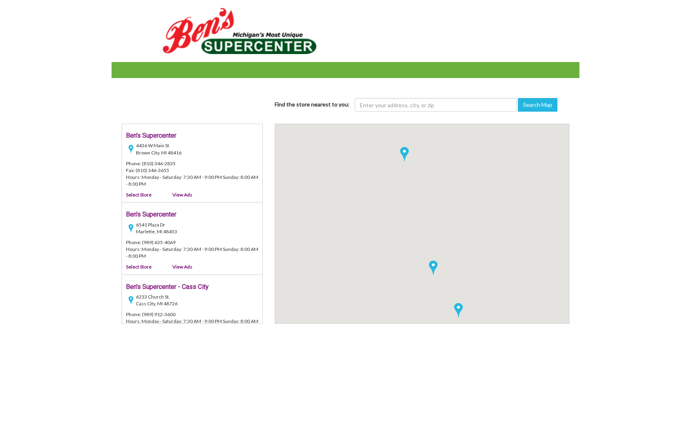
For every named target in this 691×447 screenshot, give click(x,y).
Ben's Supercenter (151, 135)
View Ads (182, 195)
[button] (458, 310)
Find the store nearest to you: (312, 104)
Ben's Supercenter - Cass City (167, 287)
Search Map (537, 104)
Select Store (139, 195)
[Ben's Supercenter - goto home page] (240, 30)
